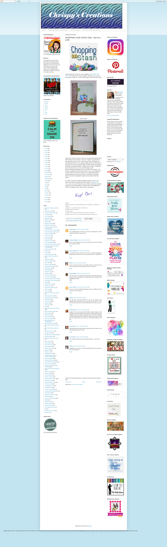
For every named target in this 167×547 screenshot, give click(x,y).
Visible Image (48, 396)
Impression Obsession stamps (52, 292)
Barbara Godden (73, 240)
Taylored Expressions (50, 382)
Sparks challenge (49, 377)
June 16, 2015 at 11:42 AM (83, 287)
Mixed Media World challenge (52, 325)
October (47, 176)
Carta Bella (47, 239)
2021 (46, 158)
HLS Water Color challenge (51, 280)
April (46, 188)
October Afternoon (49, 336)
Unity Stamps (48, 392)
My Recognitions (75, 30)
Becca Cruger (72, 287)
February (47, 193)
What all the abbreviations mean (91, 30)
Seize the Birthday (49, 358)
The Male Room (48, 387)
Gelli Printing (48, 269)
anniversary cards (49, 405)
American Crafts (48, 211)
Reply (70, 235)
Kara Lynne (72, 326)
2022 (46, 156)
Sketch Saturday (49, 371)
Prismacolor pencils (49, 348)
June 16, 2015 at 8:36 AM (82, 229)
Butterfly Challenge (49, 225)
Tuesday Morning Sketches (51, 391)
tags (46, 408)
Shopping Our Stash (77, 220)
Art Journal (47, 214)
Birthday (71, 220)
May (46, 186)
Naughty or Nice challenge (51, 334)
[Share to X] (88, 218)
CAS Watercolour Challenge (51, 230)
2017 (46, 166)
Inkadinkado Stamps (49, 296)
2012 (46, 201)
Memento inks (48, 313)
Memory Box (48, 314)
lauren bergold (73, 250)
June (46, 184)
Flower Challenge (49, 264)
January (47, 195)
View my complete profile (113, 115)
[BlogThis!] (87, 218)
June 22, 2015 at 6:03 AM (82, 337)
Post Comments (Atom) (77, 384)
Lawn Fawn (47, 304)
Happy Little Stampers (50, 287)
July (46, 182)
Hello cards (47, 289)
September (47, 178)
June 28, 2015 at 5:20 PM (79, 346)
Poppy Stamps (48, 346)
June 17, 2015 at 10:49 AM (82, 309)
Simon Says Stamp (49, 363)
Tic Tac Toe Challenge (50, 389)
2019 (46, 162)
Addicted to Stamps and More (52, 208)
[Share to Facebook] (90, 218)
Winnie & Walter (48, 403)
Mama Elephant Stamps (50, 311)
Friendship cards (49, 268)
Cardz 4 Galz (48, 235)
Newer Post (68, 382)
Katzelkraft (47, 303)
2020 (46, 160)
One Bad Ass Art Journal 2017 (52, 338)
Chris (46, 105)
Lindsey (71, 297)
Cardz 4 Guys (48, 237)
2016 (46, 168)
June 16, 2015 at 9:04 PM (80, 297)
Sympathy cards (48, 380)
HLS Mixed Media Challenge (51, 278)
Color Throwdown (49, 242)
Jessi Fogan (72, 337)
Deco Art (47, 252)
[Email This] (85, 218)
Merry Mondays (48, 316)
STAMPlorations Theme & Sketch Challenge (51, 356)
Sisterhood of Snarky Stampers (52, 368)
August (46, 180)
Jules (46, 112)
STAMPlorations (48, 353)
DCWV (46, 250)
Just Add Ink (47, 299)
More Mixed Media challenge (52, 328)
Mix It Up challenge (49, 318)
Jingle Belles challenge (50, 297)
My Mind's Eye (48, 333)
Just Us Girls (48, 301)
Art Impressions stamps (50, 212)
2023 (46, 154)
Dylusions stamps (49, 261)
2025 (46, 150)
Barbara (47, 101)
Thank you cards (49, 384)
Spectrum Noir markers (50, 378)
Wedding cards (48, 401)
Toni (46, 114)
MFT (46, 306)
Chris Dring (120, 92)
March (46, 191)
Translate (118, 161)
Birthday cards (48, 220)
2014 (46, 197)
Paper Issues (48, 341)
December (47, 172)
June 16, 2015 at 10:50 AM (79, 263)
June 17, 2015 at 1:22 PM (82, 326)
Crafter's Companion (50, 249)
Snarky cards (48, 373)
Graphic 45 (47, 273)
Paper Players (48, 343)
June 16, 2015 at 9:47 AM (84, 240)
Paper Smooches (49, 344)
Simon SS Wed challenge (51, 362)
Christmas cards (48, 240)
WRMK (46, 400)
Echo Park (47, 262)
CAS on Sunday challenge (51, 231)
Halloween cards (49, 284)
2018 (46, 164)
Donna (71, 263)
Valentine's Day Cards (50, 394)
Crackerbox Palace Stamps (51, 244)
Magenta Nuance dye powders (52, 308)
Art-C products (48, 216)
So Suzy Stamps (49, 375)
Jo (45, 110)
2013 (46, 199)
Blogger (90, 526)
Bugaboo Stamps (49, 223)
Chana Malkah (72, 273)
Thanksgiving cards (49, 385)
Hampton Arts (48, 285)
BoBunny (47, 221)
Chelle (46, 103)
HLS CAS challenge (49, 277)
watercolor (47, 412)
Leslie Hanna (72, 229)
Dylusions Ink (48, 259)
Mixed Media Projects (50, 323)
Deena (46, 107)
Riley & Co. (47, 351)
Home (43, 30)
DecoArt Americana (49, 254)
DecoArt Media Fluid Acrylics (51, 256)
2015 (46, 170)
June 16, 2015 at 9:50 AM (83, 250)
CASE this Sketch (49, 233)
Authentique (48, 218)
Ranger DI (47, 350)
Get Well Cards (48, 271)
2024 (46, 152)
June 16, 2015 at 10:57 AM (83, 273)
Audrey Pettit (72, 309)
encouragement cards (50, 407)
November (47, 174)
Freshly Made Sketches (50, 266)
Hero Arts (47, 291)
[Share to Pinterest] (92, 218)
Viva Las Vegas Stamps (50, 398)
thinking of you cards (50, 410)
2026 (46, 148)
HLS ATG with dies (49, 275)
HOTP (46, 282)
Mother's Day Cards (49, 331)
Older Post (98, 382)
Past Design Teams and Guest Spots (58, 30)
